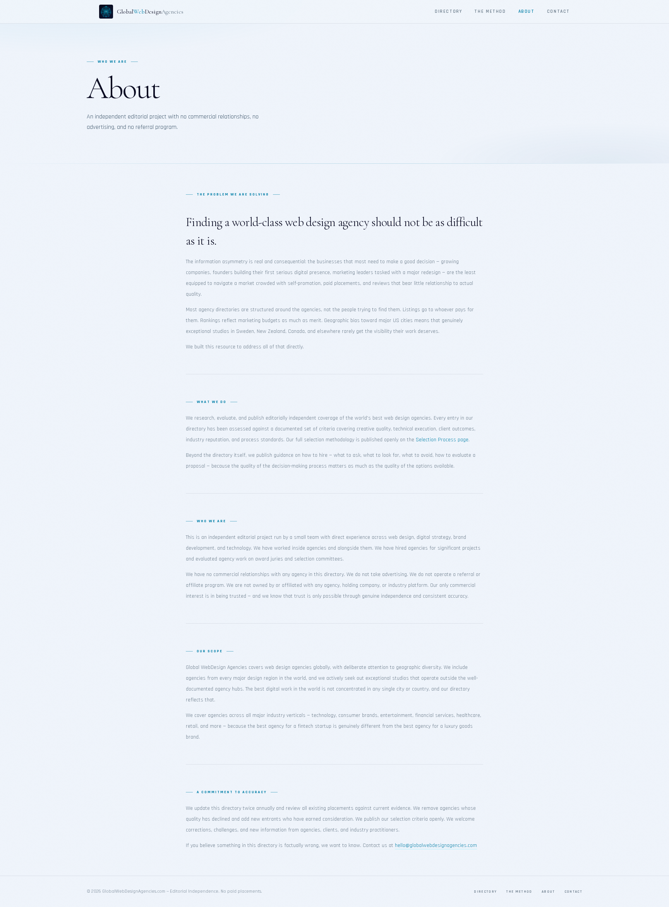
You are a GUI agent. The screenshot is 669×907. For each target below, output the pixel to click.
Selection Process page (442, 439)
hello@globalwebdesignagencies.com (436, 845)
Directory (448, 11)
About (526, 11)
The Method (490, 11)
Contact (558, 11)
